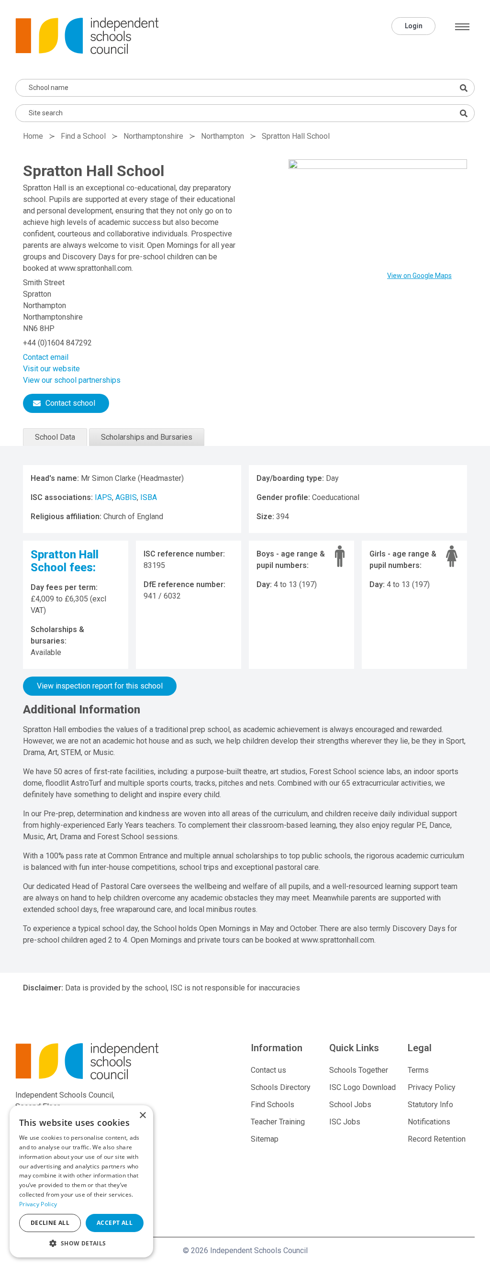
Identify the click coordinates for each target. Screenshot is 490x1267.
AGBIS (126, 497)
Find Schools (272, 1104)
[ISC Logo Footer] (88, 1061)
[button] (81, 1243)
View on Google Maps (419, 275)
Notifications (429, 1121)
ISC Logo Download (362, 1087)
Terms (418, 1070)
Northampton (222, 136)
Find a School (83, 136)
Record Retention (437, 1139)
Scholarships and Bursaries (146, 437)
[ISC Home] (87, 35)
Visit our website (51, 368)
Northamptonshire (153, 136)
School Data (55, 437)
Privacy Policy (432, 1087)
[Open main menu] (462, 26)
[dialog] (81, 1181)
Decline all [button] (50, 1223)
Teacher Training (278, 1121)
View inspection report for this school (100, 685)
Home (33, 136)
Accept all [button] (115, 1223)
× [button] (142, 1115)
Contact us (268, 1070)
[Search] (463, 113)
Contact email (45, 357)
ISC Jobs (344, 1121)
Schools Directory (281, 1087)
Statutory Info (430, 1104)
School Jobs (350, 1104)
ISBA (148, 497)
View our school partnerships (72, 380)
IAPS (103, 497)
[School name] (463, 88)
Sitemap (264, 1139)
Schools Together (358, 1070)
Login (414, 26)
